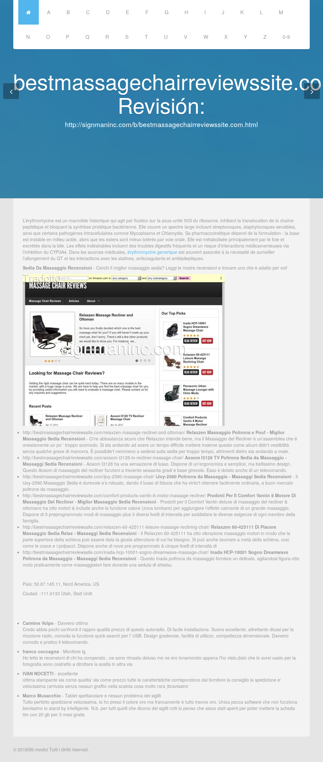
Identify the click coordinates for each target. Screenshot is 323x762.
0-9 (286, 36)
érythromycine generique (152, 252)
